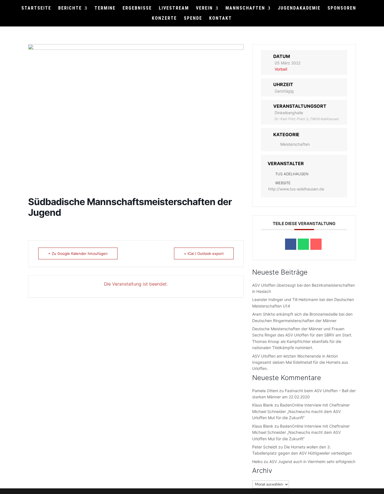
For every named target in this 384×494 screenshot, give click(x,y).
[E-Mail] (316, 244)
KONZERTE (164, 18)
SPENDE (193, 18)
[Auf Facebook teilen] (290, 244)
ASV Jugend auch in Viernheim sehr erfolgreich (312, 461)
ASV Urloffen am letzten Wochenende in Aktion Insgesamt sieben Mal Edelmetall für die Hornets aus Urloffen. (300, 362)
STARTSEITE (36, 8)
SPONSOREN (341, 8)
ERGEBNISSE (137, 8)
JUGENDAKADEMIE (299, 8)
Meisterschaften (295, 144)
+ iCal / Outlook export (204, 253)
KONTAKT (220, 18)
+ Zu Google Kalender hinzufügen (78, 253)
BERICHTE (70, 8)
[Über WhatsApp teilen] (303, 244)
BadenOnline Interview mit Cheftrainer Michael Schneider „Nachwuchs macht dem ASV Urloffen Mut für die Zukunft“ (301, 411)
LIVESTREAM (174, 8)
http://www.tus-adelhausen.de (296, 189)
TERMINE (105, 8)
